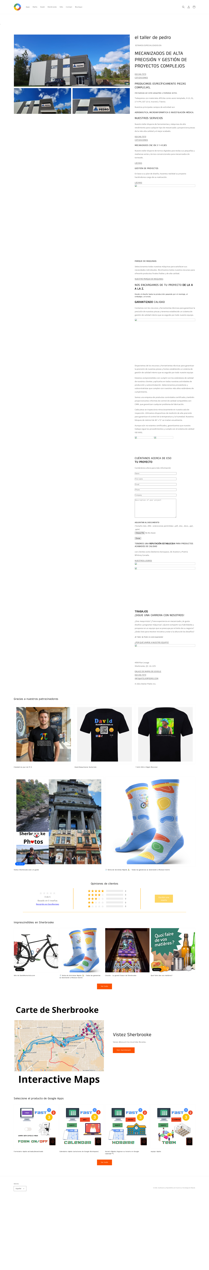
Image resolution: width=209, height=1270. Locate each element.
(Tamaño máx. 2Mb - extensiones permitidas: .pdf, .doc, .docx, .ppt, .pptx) (164, 526)
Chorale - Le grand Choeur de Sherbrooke (120, 976)
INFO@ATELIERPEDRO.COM (146, 678)
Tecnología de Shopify (189, 1188)
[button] (183, 7)
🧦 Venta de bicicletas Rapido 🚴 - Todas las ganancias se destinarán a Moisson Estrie (137, 870)
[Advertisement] (72, 1234)
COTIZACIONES (141, 77)
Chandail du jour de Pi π (23, 767)
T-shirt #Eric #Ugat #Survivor (147, 767)
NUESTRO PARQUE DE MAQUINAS (149, 279)
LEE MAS (138, 163)
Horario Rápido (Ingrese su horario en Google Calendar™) (122, 1153)
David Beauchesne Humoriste (86, 767)
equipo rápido (156, 1152)
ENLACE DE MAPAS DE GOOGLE (148, 671)
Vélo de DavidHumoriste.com (24, 976)
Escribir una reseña (164, 898)
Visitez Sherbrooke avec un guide (26, 870)
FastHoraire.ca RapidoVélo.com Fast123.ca (170, 1188)
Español (18, 1188)
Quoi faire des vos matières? (161, 976)
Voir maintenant (124, 1050)
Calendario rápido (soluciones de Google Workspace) (79, 1152)
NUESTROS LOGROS (143, 560)
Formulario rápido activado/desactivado (28, 1152)
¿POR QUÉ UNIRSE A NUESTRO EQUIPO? (152, 642)
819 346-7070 (140, 74)
